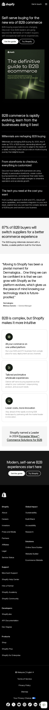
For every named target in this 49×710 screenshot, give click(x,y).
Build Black (30, 519)
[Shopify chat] (44, 705)
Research (29, 532)
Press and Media (9, 532)
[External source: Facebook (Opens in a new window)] (8, 704)
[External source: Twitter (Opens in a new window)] (13, 704)
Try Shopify (27, 41)
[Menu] (46, 4)
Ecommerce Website (34, 560)
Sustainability (31, 513)
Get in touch (37, 4)
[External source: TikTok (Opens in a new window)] (30, 704)
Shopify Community (10, 598)
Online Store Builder (33, 547)
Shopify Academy (9, 592)
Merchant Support (10, 573)
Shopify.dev (7, 614)
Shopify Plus (7, 649)
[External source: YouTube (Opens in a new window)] (19, 704)
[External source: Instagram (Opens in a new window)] (24, 704)
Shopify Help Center (10, 579)
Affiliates (5, 544)
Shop (4, 642)
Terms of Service (24, 679)
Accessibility (30, 525)
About (4, 513)
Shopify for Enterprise (11, 655)
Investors (6, 525)
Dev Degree (7, 627)
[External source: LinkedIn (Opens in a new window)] (35, 704)
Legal (4, 551)
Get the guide (10, 41)
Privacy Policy (25, 685)
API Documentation (10, 620)
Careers (5, 519)
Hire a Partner (8, 586)
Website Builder (32, 554)
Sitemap (24, 692)
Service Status (8, 557)
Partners (5, 538)
